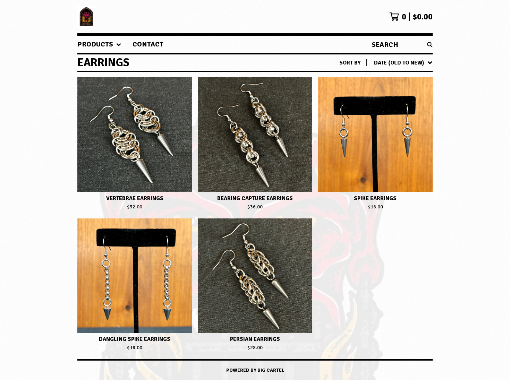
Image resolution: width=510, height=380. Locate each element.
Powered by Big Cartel (255, 370)
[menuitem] (99, 44)
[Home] (86, 17)
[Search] (429, 44)
